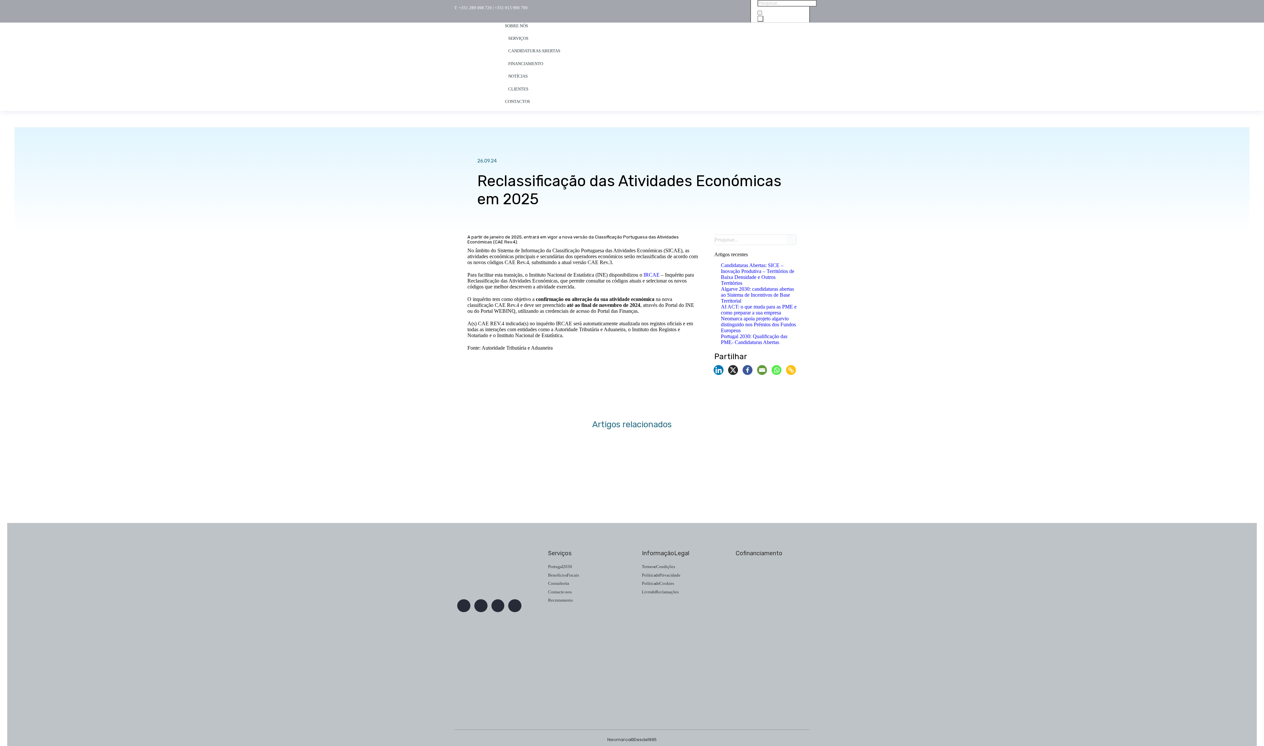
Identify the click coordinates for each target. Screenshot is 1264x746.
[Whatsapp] (776, 370)
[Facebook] (747, 370)
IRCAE (652, 275)
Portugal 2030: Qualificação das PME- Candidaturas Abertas (754, 339)
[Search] (760, 19)
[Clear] (759, 13)
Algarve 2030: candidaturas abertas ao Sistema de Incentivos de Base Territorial (757, 295)
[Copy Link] (791, 370)
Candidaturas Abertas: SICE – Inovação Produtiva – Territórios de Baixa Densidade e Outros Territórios (757, 274)
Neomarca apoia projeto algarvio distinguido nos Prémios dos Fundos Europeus (758, 324)
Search (793, 240)
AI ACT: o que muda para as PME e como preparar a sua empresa (759, 309)
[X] (733, 370)
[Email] (762, 370)
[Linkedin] (719, 370)
